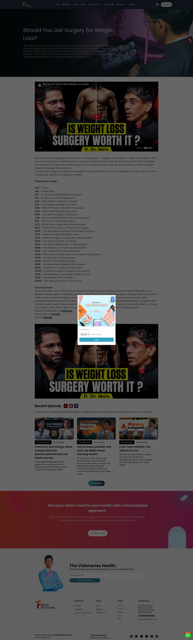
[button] (112, 297)
